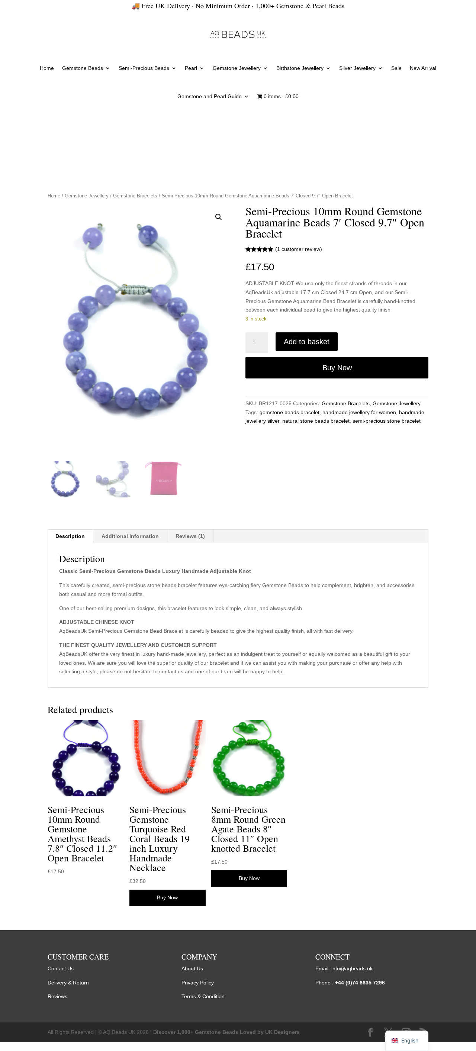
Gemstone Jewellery (237, 68)
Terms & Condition (203, 996)
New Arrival (423, 68)
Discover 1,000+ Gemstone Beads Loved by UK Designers (226, 1032)
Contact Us (61, 968)
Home (47, 68)
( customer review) (298, 249)
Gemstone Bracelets (135, 196)
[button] (218, 217)
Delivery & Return (68, 983)
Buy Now (337, 368)
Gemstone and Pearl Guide (209, 96)
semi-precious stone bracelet (387, 421)
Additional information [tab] (130, 536)
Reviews (57, 996)
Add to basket (306, 342)
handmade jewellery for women (359, 412)
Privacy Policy (197, 983)
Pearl (191, 68)
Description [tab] (70, 536)
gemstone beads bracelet (289, 412)
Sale (396, 68)
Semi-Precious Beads (144, 68)
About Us (192, 968)
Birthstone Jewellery (300, 68)
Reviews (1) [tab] (190, 536)
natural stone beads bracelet (316, 421)
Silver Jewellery (357, 68)
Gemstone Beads (82, 68)
